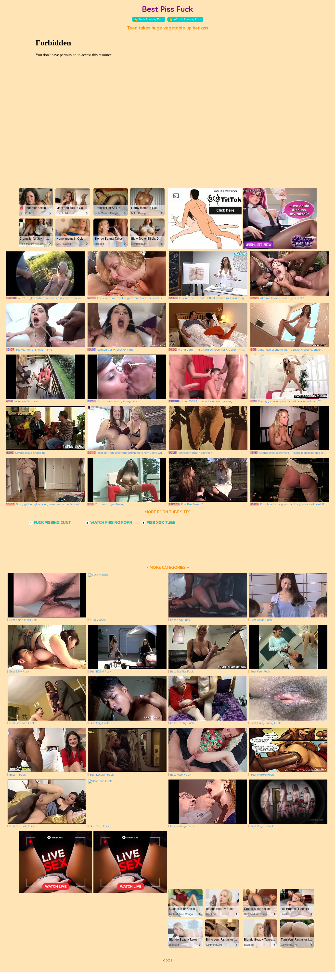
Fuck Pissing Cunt (151, 19)
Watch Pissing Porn (188, 19)
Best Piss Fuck (167, 9)
